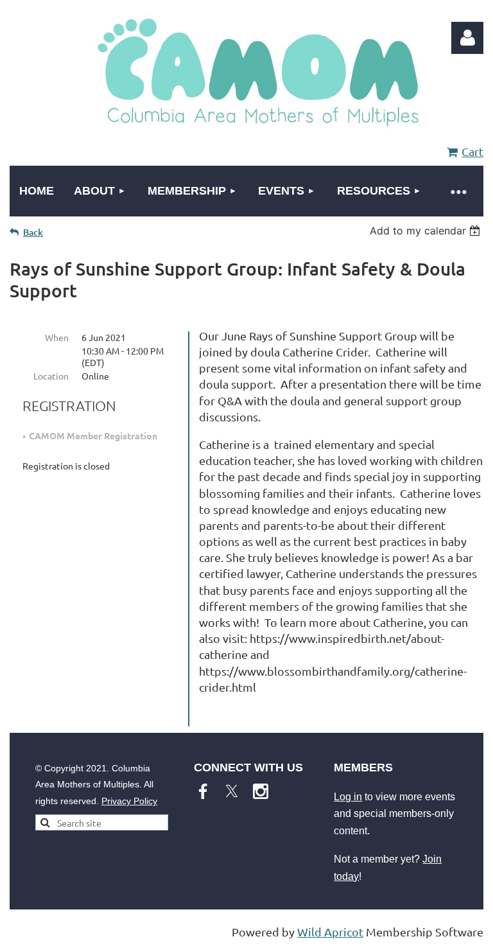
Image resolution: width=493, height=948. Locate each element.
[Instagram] (261, 791)
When (57, 337)
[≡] (457, 191)
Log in (348, 796)
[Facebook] (203, 791)
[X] (232, 791)
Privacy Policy (129, 801)
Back (33, 232)
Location (51, 376)
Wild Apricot (330, 931)
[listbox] (426, 230)
